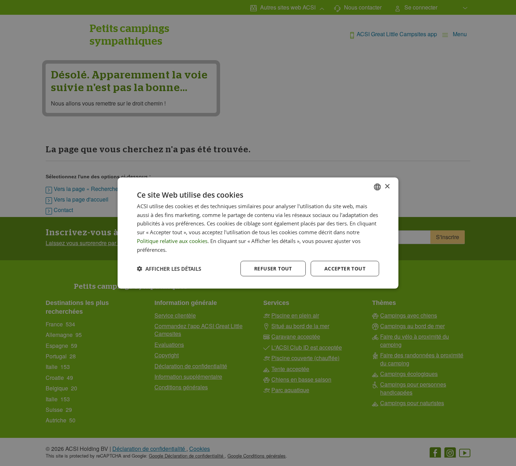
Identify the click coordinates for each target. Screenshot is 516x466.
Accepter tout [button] (344, 268)
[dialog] (258, 233)
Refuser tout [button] (273, 268)
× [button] (387, 186)
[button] (169, 269)
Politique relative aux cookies (172, 240)
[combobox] (377, 186)
